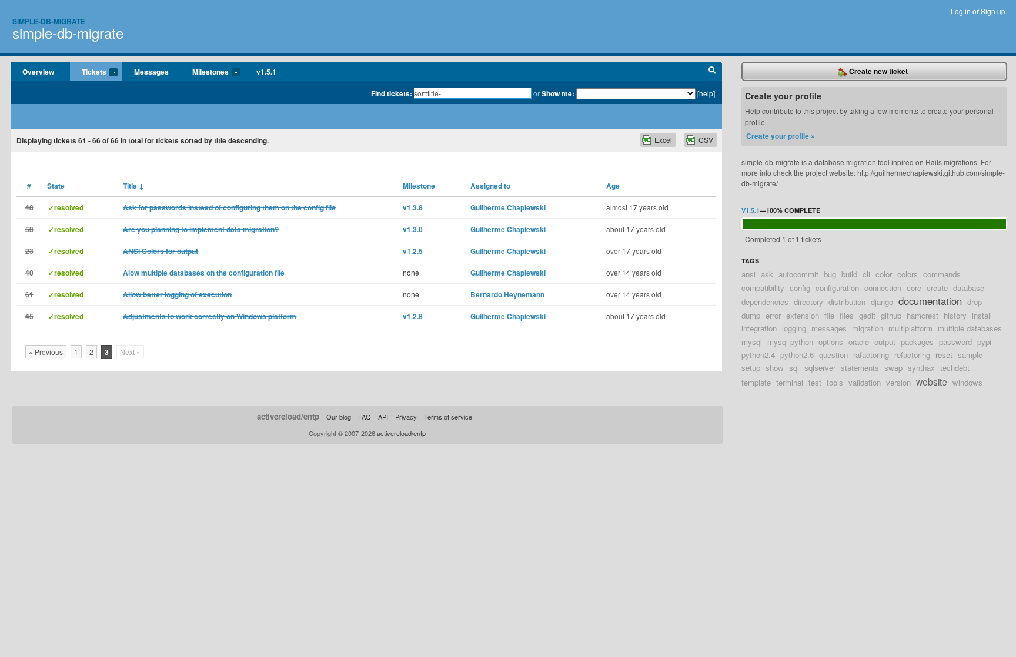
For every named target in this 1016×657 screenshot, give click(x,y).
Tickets (88, 72)
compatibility (762, 287)
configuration (837, 287)
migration (867, 328)
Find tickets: (391, 93)
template (756, 382)
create (937, 287)
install (982, 315)
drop (974, 301)
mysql (751, 341)
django (882, 301)
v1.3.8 (413, 207)
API (383, 416)
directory (808, 301)
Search (712, 72)
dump (750, 315)
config (800, 287)
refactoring (912, 354)
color (883, 274)
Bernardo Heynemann (507, 294)
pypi (984, 341)
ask (767, 274)
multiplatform (910, 328)
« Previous (46, 352)
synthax (921, 367)
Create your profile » (780, 135)
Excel (663, 140)
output (884, 341)
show (775, 367)
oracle (858, 341)
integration (759, 328)
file (829, 315)
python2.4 (758, 354)
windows (967, 382)
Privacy (406, 416)
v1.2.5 (413, 251)
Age (613, 185)
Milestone (419, 185)
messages (829, 328)
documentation (930, 301)
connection (882, 287)
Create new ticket (877, 71)
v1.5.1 (266, 71)
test (814, 382)
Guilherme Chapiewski (508, 207)
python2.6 (797, 354)
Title (133, 185)
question (833, 354)
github (891, 315)
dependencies (764, 301)
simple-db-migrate (67, 32)
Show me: (558, 93)
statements (860, 367)
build (849, 274)
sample (970, 354)
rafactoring (871, 354)
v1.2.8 (413, 316)
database (968, 287)
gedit (867, 315)
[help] (706, 93)
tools (835, 382)
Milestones (205, 72)
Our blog (338, 416)
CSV (705, 140)
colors (907, 274)
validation (864, 382)
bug (830, 274)
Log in (961, 11)
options (830, 341)
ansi (748, 274)
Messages (151, 71)
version (898, 382)
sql (794, 367)
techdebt (955, 367)
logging (794, 328)
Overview (38, 71)
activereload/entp (288, 416)
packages (917, 341)
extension (802, 315)
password (955, 341)
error (773, 315)
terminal (789, 382)
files (847, 315)
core (914, 287)
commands (942, 274)
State (56, 185)
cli (866, 274)
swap (893, 367)
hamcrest (922, 315)
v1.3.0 (413, 229)
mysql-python (790, 341)
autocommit (798, 274)
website (931, 381)
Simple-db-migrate (48, 21)
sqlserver (819, 367)
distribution (846, 301)
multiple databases (970, 328)
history (955, 315)
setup (750, 367)
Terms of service (448, 416)
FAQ (364, 416)
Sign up (993, 11)
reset (943, 354)
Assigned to (490, 185)
